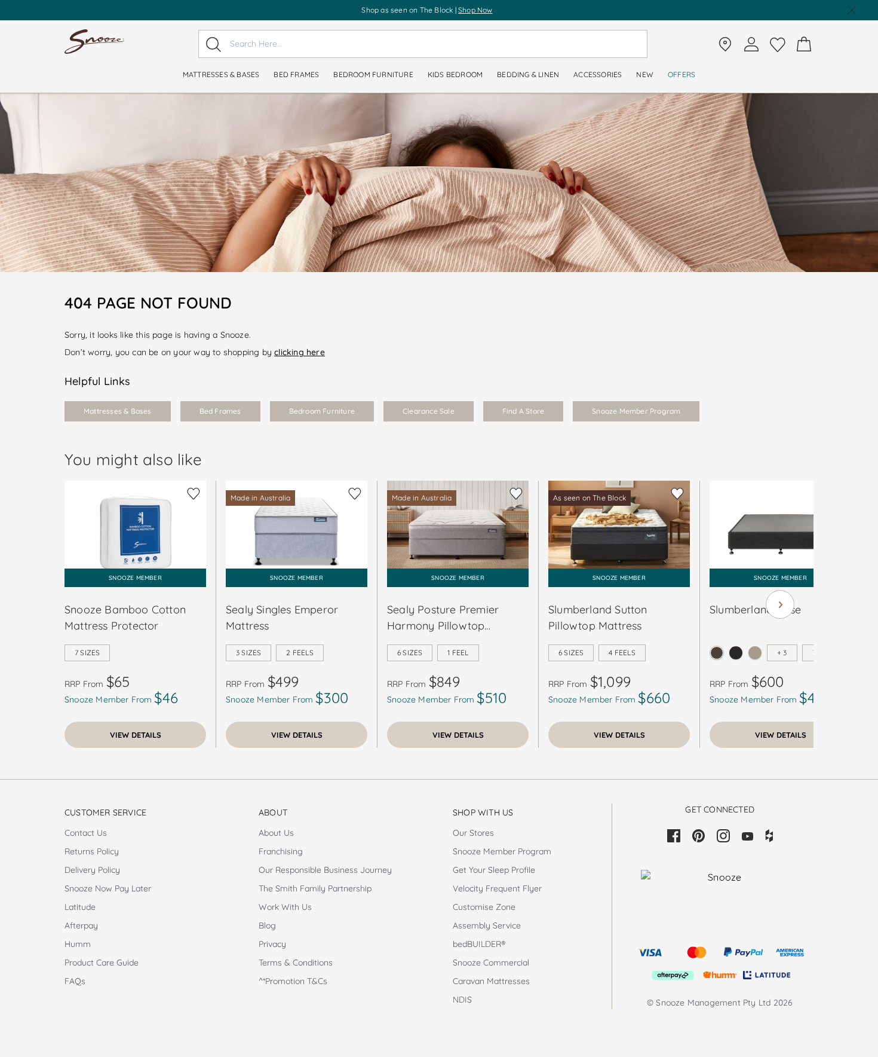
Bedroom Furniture (322, 411)
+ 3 (782, 652)
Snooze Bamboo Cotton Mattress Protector (125, 618)
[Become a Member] (751, 44)
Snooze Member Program (636, 411)
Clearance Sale (429, 411)
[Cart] (803, 44)
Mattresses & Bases (118, 411)
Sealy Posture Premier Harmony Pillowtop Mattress (443, 618)
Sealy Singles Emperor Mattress (282, 618)
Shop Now (475, 9)
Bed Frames (220, 411)
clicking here (299, 352)
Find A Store (523, 411)
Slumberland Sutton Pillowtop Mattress (597, 618)
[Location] (725, 44)
